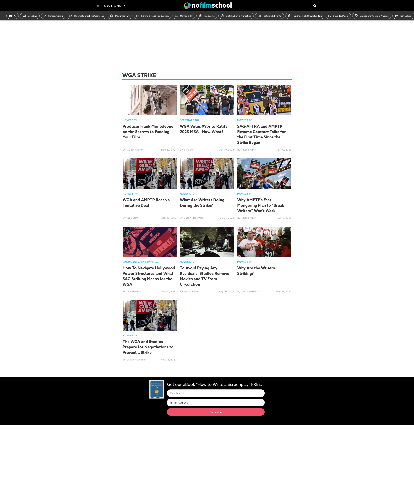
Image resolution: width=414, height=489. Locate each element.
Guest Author (135, 149)
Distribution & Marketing (238, 16)
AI (15, 16)
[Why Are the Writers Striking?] (264, 241)
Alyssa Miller (249, 149)
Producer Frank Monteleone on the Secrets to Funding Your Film (148, 132)
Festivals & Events (271, 16)
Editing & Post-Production (155, 16)
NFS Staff (190, 149)
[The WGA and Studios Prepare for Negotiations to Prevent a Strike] (150, 315)
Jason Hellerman (194, 217)
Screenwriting (55, 16)
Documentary (122, 16)
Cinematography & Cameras (89, 16)
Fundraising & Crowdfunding (307, 16)
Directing (32, 16)
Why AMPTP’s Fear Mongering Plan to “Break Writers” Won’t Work (260, 205)
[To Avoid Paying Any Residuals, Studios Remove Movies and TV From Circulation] (207, 241)
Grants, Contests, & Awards (374, 16)
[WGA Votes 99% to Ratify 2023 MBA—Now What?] (207, 99)
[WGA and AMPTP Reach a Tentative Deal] (150, 173)
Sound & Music (340, 16)
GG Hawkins (134, 291)
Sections (112, 5)
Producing (209, 16)
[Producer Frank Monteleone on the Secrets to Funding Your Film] (150, 99)
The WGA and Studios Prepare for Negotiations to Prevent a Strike (148, 347)
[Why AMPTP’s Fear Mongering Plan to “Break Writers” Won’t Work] (264, 173)
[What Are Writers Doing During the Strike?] (207, 173)
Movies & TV (186, 16)
